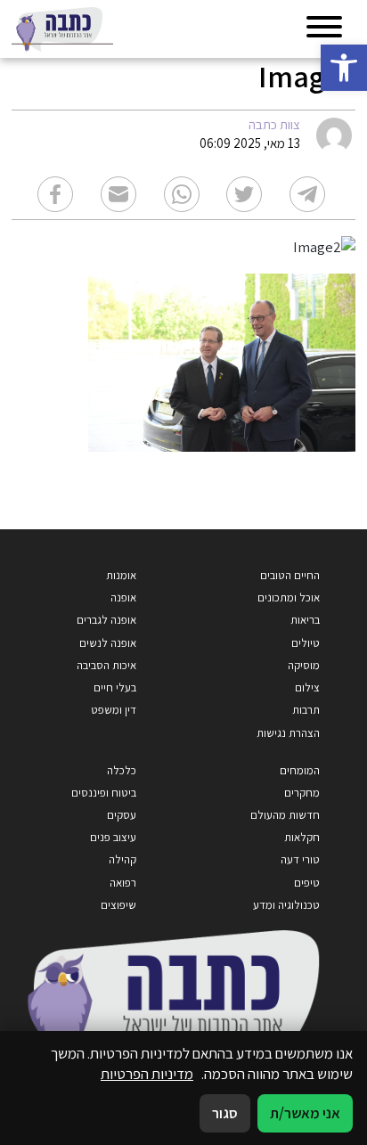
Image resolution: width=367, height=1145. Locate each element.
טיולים (305, 642)
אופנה (123, 597)
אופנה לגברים (106, 619)
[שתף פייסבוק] (55, 194)
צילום (307, 687)
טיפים (307, 882)
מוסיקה (304, 665)
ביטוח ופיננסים (103, 792)
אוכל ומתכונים (288, 597)
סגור (225, 1113)
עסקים (121, 814)
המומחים (300, 770)
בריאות (305, 619)
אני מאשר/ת (305, 1113)
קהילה (122, 859)
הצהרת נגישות (288, 732)
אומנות (121, 575)
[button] (344, 68)
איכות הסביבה (106, 665)
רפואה (123, 882)
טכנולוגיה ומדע (286, 904)
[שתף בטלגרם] (307, 194)
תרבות (306, 709)
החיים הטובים (290, 575)
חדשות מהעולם (285, 814)
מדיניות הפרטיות (147, 1074)
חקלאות (302, 837)
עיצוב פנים (113, 837)
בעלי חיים (115, 687)
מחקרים (302, 792)
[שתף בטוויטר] (244, 194)
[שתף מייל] (118, 194)
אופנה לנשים (107, 642)
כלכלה (121, 770)
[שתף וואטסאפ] (182, 194)
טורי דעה (300, 859)
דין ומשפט (113, 709)
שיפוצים (118, 904)
